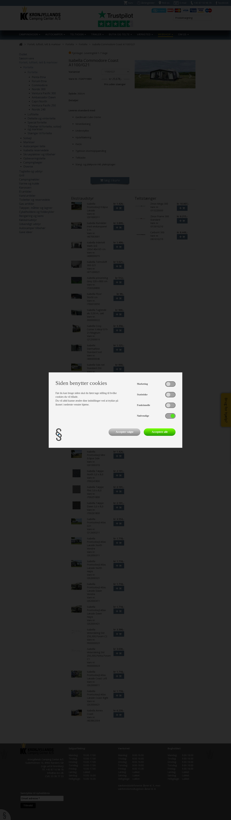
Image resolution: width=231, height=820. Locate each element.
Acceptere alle (160, 431)
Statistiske (142, 394)
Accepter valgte (124, 431)
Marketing (142, 384)
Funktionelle (143, 405)
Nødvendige (143, 416)
